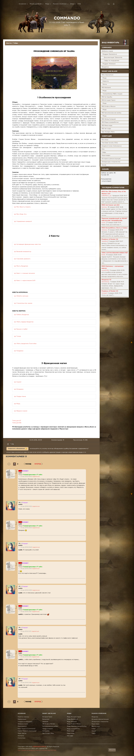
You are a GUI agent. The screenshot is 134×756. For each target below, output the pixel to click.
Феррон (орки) (21, 411)
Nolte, (104, 254)
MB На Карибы (107, 97)
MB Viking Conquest (109, 119)
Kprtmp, (104, 207)
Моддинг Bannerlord (110, 54)
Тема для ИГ (16, 420)
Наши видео (106, 155)
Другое (9, 43)
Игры (72, 3)
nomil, (104, 222)
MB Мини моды (107, 125)
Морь (18, 403)
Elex (103, 149)
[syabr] (10, 470)
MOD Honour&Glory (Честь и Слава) (115, 227)
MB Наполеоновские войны (111, 112)
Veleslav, (104, 230)
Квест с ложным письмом (25, 273)
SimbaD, (104, 293)
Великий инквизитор (23, 251)
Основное (22, 3)
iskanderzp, (105, 281)
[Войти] (113, 3)
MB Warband (106, 87)
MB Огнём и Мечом (108, 106)
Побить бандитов (22, 314)
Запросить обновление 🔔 (17, 448)
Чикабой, (105, 241)
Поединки (19, 350)
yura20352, (105, 270)
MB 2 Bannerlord (107, 75)
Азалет (19, 382)
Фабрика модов (107, 51)
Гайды (15, 43)
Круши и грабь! (22, 329)
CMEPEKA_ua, (106, 195)
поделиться (36, 476)
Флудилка (105, 67)
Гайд (12, 444)
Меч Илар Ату (21, 214)
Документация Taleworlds (113, 57)
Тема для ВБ (16, 422)
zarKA (20, 504)
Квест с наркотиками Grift (25, 280)
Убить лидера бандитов (24, 321)
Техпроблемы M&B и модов (112, 93)
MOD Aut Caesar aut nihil (111, 205)
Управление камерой (24, 221)
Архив (104, 165)
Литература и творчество (111, 161)
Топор (18, 336)
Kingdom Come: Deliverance (112, 146)
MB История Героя (108, 100)
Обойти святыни (22, 296)
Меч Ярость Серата (23, 207)
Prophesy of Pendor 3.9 (110, 239)
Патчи (105, 84)
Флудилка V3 (106, 279)
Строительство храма (24, 303)
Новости (106, 81)
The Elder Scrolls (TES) (110, 142)
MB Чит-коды (106, 128)
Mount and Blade (36, 3)
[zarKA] (10, 502)
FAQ (79, 3)
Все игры (105, 139)
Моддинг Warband (109, 63)
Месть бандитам (22, 266)
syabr (9, 440)
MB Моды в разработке (110, 122)
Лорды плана (21, 396)
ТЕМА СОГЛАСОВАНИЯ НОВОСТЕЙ (115, 252)
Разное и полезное (60, 3)
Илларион (20, 389)
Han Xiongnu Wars (108, 131)
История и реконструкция (111, 158)
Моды (47, 3)
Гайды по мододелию (111, 60)
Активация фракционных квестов (28, 244)
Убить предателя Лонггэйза (26, 343)
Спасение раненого (23, 258)
